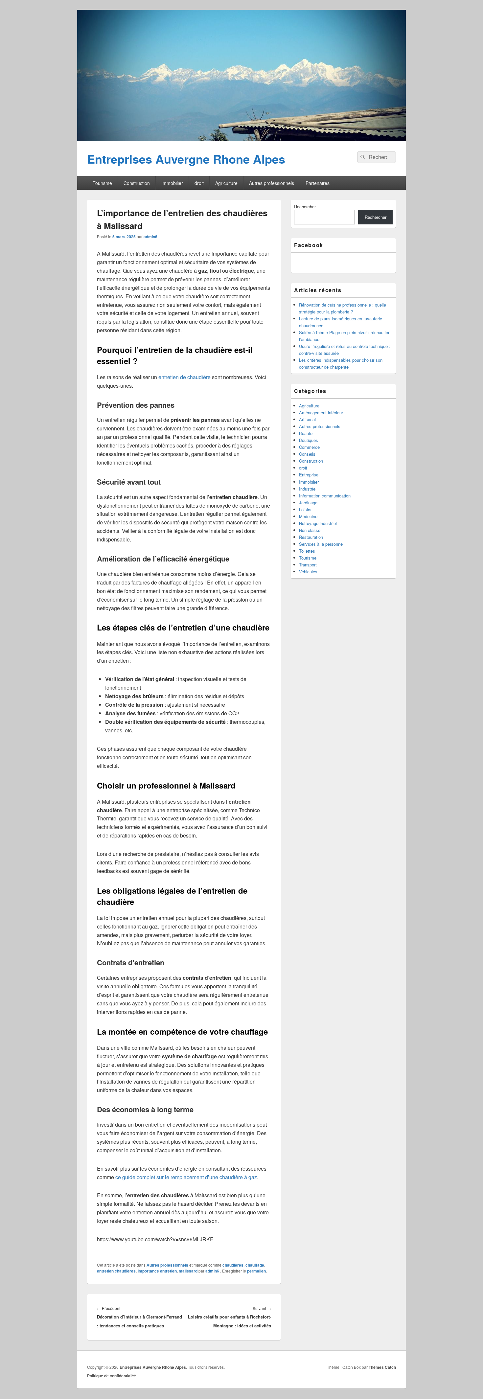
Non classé (309, 530)
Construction (137, 183)
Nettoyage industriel (318, 523)
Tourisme (102, 183)
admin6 (150, 237)
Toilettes (307, 551)
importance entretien (157, 1271)
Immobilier (172, 183)
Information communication (325, 496)
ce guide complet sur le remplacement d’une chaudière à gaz (186, 1177)
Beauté (305, 433)
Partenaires (318, 183)
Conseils (307, 454)
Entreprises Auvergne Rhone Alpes (186, 158)
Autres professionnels (271, 183)
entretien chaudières (116, 1271)
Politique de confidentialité (111, 1376)
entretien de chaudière (184, 377)
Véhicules (308, 571)
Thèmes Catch (382, 1367)
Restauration (311, 537)
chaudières (232, 1265)
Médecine (308, 516)
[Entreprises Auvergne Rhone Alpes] (241, 139)
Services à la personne (321, 544)
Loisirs (305, 509)
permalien (256, 1271)
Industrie (307, 489)
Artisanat (307, 419)
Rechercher (305, 206)
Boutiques (308, 440)
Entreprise (308, 474)
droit (199, 183)
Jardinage (308, 502)
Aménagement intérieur (321, 412)
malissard (188, 1271)
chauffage (254, 1265)
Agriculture (226, 183)
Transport (308, 565)
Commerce (309, 447)
